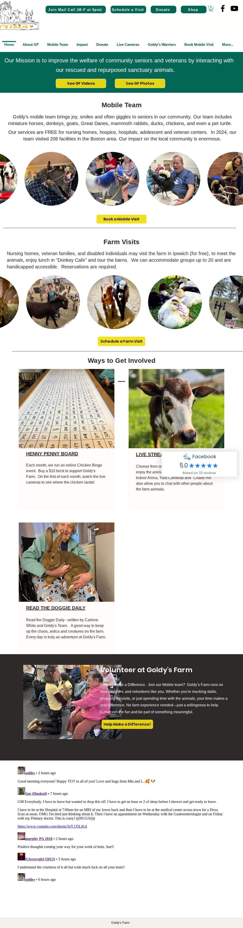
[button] (211, 8)
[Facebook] (222, 8)
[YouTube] (234, 8)
